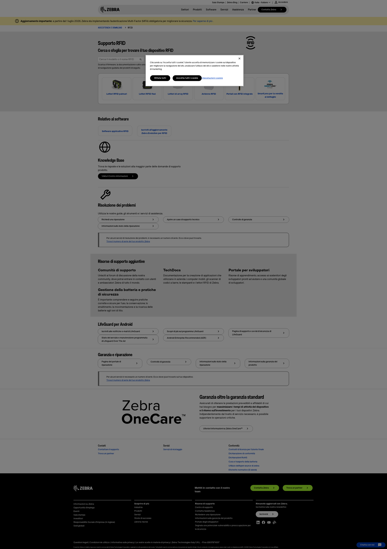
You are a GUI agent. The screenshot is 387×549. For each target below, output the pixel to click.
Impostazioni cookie (212, 78)
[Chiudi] (239, 58)
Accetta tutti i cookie (187, 78)
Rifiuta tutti (160, 78)
